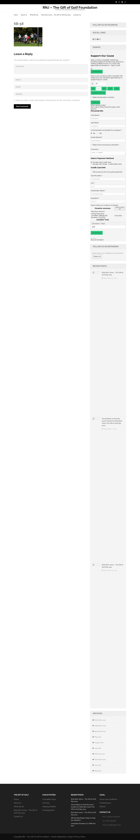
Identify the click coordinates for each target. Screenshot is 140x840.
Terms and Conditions (108, 799)
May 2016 (98, 771)
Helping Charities (49, 807)
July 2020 (98, 748)
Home (16, 15)
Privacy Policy (79, 837)
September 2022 (100, 726)
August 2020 (99, 743)
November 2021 (100, 731)
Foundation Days (49, 799)
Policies (103, 807)
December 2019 (100, 759)
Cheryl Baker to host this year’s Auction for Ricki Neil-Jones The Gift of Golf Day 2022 (83, 807)
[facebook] (116, 2)
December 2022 (100, 720)
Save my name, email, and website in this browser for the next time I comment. (48, 100)
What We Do (34, 15)
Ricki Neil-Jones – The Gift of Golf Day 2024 (56, 15)
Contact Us (77, 15)
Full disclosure (105, 803)
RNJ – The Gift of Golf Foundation (70, 7)
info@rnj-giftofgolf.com (111, 825)
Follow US (97, 256)
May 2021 (98, 737)
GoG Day (46, 803)
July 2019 (98, 765)
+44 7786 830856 (109, 821)
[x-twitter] (125, 2)
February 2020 (100, 754)
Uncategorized (48, 810)
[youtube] (122, 2)
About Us (24, 15)
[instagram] (119, 2)
